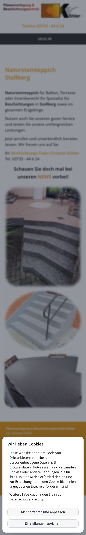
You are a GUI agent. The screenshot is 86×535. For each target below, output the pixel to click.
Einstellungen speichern (43, 523)
